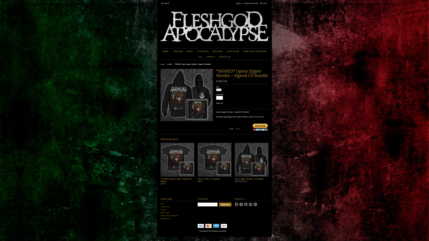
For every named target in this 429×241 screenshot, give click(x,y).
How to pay (165, 213)
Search (163, 210)
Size (217, 87)
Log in (238, 3)
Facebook (241, 204)
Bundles (169, 64)
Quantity (219, 94)
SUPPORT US (166, 219)
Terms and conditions (169, 216)
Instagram (250, 204)
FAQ (162, 204)
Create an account (251, 3)
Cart (265, 3)
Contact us (165, 207)
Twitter (236, 204)
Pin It (238, 129)
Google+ (255, 204)
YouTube (246, 204)
